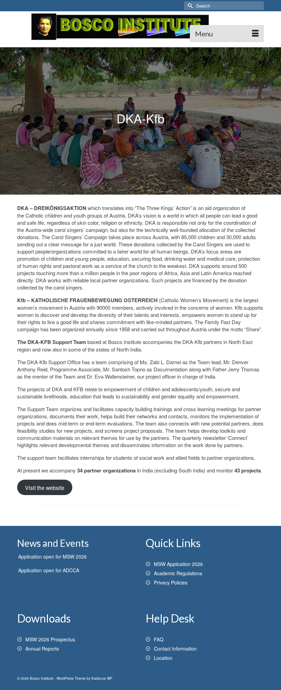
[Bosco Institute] (140, 26)
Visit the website (44, 487)
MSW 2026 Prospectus (50, 639)
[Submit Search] (189, 5)
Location (163, 657)
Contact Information (175, 648)
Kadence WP (101, 678)
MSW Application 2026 (178, 563)
